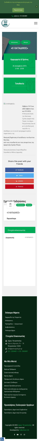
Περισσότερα (11, 219)
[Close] (36, 6)
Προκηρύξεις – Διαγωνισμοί (14, 324)
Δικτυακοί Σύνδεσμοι (10, 382)
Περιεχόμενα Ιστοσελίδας (12, 366)
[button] (2, 439)
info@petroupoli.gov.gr (15, 349)
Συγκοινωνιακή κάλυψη (11, 372)
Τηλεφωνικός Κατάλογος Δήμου (14, 379)
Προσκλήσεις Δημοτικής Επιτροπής (15, 413)
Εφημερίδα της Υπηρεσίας (13, 317)
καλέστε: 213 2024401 (20, 16)
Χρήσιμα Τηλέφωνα (10, 369)
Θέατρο (29, 205)
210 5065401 (23, 351)
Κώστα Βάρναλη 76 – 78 (16, 343)
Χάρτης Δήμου (8, 376)
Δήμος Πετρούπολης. (25, 425)
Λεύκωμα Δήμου (10, 330)
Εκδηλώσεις (20, 205)
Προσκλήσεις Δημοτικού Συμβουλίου (15, 410)
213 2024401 (12, 351)
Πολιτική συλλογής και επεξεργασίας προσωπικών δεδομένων (16, 390)
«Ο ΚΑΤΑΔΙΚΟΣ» (13, 212)
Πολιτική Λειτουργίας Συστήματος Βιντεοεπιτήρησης (15, 396)
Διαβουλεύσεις (10, 327)
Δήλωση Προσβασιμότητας (12, 386)
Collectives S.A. (24, 430)
